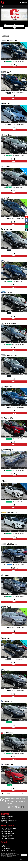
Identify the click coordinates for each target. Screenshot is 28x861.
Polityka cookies (5, 818)
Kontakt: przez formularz (8, 850)
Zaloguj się (24, 2)
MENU (2, 6)
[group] (14, 15)
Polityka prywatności (7, 816)
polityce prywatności (9, 856)
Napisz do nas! (10, 859)
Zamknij (24, 854)
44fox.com (24, 859)
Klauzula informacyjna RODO (9, 820)
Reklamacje (4, 822)
